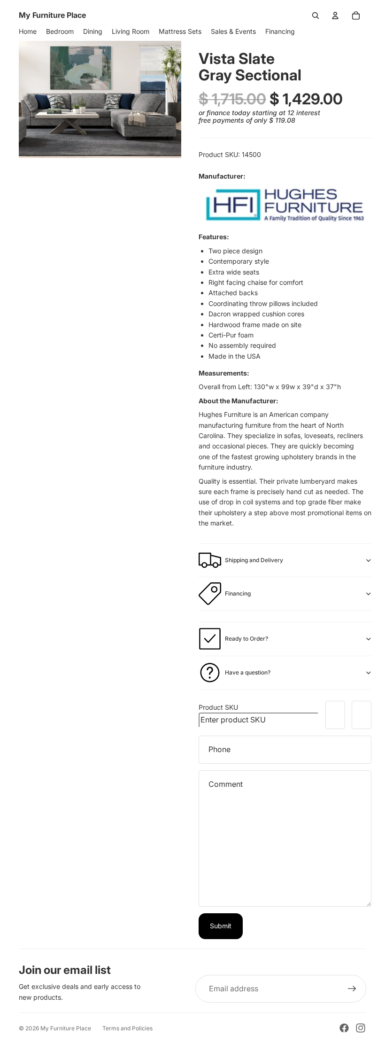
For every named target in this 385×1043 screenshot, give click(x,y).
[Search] (315, 15)
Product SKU (218, 707)
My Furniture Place (65, 1028)
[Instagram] (360, 1028)
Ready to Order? (246, 638)
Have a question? (247, 672)
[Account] (335, 15)
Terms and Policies (127, 1028)
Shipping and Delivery (254, 560)
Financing (238, 593)
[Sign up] (352, 989)
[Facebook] (344, 1028)
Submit (220, 926)
